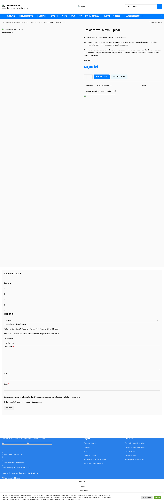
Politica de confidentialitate (135, 447)
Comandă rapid (119, 77)
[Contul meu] (153, 16)
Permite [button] (157, 497)
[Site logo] (82, 7)
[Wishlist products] (157, 16)
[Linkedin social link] (156, 85)
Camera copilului (90, 455)
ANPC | (25, 467)
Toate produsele (90, 443)
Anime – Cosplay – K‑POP (93, 463)
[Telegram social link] (161, 85)
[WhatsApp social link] (159, 85)
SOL (29, 467)
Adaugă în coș (101, 77)
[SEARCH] (159, 6)
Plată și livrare (130, 451)
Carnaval (87, 447)
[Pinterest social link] (153, 85)
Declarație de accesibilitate (134, 459)
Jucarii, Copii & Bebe (21, 22)
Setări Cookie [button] (146, 497)
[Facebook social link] (148, 85)
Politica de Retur (131, 455)
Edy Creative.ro (33, 473)
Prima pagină (6, 22)
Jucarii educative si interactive (95, 459)
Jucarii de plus (36, 22)
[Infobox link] (15, 6)
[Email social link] (150, 85)
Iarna (85, 451)
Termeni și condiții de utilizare (136, 443)
